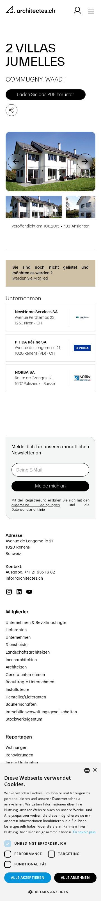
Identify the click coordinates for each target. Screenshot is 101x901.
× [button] (95, 770)
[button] (16, 161)
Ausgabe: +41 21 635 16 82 (30, 572)
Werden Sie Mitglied (30, 278)
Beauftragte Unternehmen (30, 682)
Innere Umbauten (22, 763)
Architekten (16, 667)
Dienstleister (17, 645)
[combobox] (87, 770)
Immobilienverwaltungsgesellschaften (41, 712)
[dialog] (50, 832)
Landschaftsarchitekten (28, 652)
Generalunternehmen (25, 675)
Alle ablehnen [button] (75, 877)
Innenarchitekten (21, 660)
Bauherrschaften (21, 705)
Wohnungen (16, 748)
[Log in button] (77, 10)
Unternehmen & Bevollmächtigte (36, 623)
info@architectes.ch (24, 578)
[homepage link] (30, 10)
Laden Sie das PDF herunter (45, 94)
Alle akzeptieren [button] (27, 877)
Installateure (17, 690)
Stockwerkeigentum (24, 719)
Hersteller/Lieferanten (26, 697)
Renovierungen (19, 755)
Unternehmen (18, 638)
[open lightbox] (50, 161)
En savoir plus (84, 832)
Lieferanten (16, 630)
